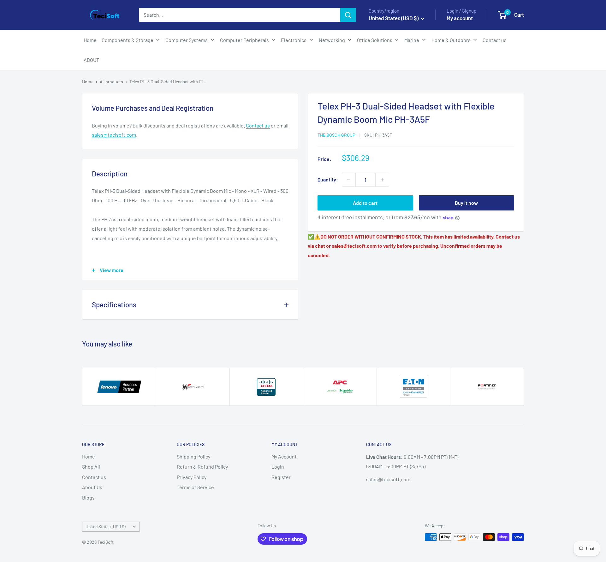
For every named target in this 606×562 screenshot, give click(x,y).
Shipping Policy (193, 456)
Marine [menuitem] (411, 40)
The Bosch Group (336, 135)
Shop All (91, 467)
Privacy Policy (191, 477)
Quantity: (328, 180)
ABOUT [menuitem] (91, 60)
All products (111, 81)
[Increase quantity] (382, 179)
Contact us (258, 125)
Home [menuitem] (90, 40)
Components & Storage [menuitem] (127, 40)
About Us (92, 487)
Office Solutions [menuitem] (374, 40)
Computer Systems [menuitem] (186, 40)
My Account (284, 456)
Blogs (88, 497)
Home (87, 81)
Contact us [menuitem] (495, 40)
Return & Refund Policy (202, 467)
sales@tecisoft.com (114, 135)
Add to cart (365, 203)
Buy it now (466, 203)
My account (460, 18)
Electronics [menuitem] (293, 40)
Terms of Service (195, 487)
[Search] (348, 15)
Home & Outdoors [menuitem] (451, 40)
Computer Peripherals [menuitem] (244, 40)
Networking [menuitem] (332, 40)
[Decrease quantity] (348, 179)
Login (277, 467)
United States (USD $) (106, 526)
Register (281, 477)
